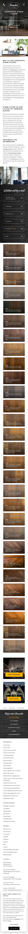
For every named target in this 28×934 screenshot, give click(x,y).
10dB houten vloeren (8, 773)
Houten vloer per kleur (9, 752)
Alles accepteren (14, 928)
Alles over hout (7, 829)
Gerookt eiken (7, 765)
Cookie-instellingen (14, 924)
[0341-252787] (7, 2)
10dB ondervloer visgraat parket (11, 775)
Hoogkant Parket (7, 818)
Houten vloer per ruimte (9, 750)
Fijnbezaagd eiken (7, 768)
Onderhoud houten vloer (9, 783)
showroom (14, 159)
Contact (5, 847)
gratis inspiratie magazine (14, 153)
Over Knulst (6, 834)
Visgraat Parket (7, 811)
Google (9, 920)
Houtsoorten (12, 708)
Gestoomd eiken (7, 760)
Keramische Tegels (14, 727)
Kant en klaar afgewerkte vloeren (11, 793)
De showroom (7, 831)
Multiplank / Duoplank (9, 806)
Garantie (5, 842)
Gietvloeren (14, 724)
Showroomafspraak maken (10, 852)
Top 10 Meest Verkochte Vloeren (11, 785)
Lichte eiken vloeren (8, 755)
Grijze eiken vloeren (8, 758)
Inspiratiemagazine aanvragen (11, 849)
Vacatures (5, 839)
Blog (4, 844)
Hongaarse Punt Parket (9, 821)
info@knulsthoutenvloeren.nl (14, 890)
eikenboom (14, 69)
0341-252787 (11, 888)
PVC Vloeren (14, 721)
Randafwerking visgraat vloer (10, 795)
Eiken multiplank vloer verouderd (11, 770)
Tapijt (14, 731)
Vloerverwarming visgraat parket (11, 788)
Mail (4, 1)
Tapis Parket (6, 813)
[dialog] (14, 912)
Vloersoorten (6, 747)
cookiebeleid (17, 919)
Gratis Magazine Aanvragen (14, 25)
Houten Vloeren (14, 717)
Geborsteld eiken (7, 763)
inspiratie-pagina (7, 149)
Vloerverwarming (14, 734)
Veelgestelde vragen (8, 798)
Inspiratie (5, 836)
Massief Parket (7, 816)
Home (4, 708)
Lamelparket (6, 808)
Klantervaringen (7, 854)
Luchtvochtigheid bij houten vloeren (12, 790)
